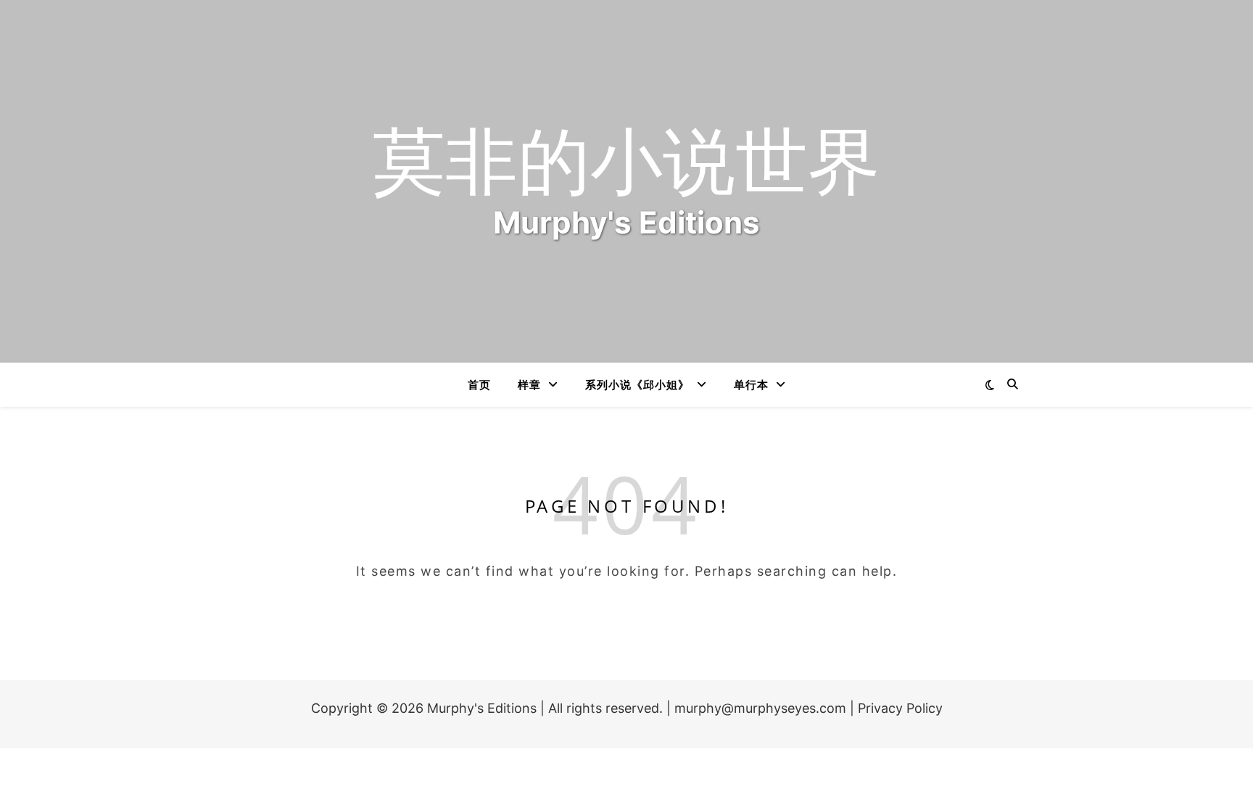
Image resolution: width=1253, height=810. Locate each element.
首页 (479, 384)
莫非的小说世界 (626, 159)
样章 (529, 384)
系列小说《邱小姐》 (637, 384)
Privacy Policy (900, 708)
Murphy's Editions (482, 708)
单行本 (751, 384)
